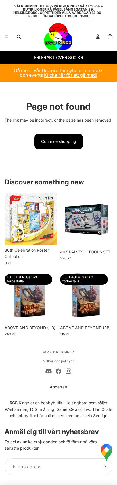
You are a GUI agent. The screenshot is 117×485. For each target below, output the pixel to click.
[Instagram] (68, 371)
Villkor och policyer (58, 361)
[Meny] (6, 36)
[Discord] (48, 371)
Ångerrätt (59, 386)
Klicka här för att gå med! (70, 75)
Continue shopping (58, 141)
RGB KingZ (65, 352)
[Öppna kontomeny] (97, 36)
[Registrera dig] (104, 467)
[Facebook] (58, 371)
